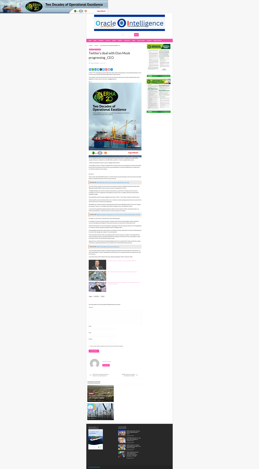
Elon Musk (96, 296)
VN (89, 418)
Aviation (149, 40)
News (95, 40)
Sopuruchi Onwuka (95, 63)
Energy (120, 40)
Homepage (91, 45)
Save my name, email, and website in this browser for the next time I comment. (106, 346)
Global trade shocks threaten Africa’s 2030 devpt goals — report (133, 432)
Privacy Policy (157, 40)
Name (90, 326)
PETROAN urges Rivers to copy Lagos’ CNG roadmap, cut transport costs (133, 439)
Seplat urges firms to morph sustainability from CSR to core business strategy (134, 446)
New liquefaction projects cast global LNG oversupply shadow (100, 397)
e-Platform (97, 49)
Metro (114, 40)
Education (127, 40)
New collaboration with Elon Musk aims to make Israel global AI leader (122, 271)
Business (101, 40)
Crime (133, 40)
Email (90, 332)
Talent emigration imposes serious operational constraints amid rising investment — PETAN (133, 454)
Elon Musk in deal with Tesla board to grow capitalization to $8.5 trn (122, 260)
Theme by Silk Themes (94, 467)
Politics (108, 40)
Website (90, 339)
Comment (91, 307)
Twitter (102, 296)
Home (89, 40)
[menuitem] (89, 40)
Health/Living (141, 40)
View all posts (106, 365)
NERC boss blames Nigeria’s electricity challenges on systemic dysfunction (99, 414)
